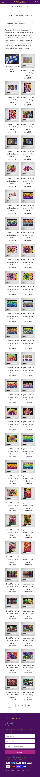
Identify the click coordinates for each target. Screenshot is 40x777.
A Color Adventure (16, 757)
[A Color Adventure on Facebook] (7, 724)
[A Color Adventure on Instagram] (12, 724)
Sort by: (10, 23)
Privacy (18, 770)
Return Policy (26, 770)
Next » (29, 706)
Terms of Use (9, 770)
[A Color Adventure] (20, 2)
